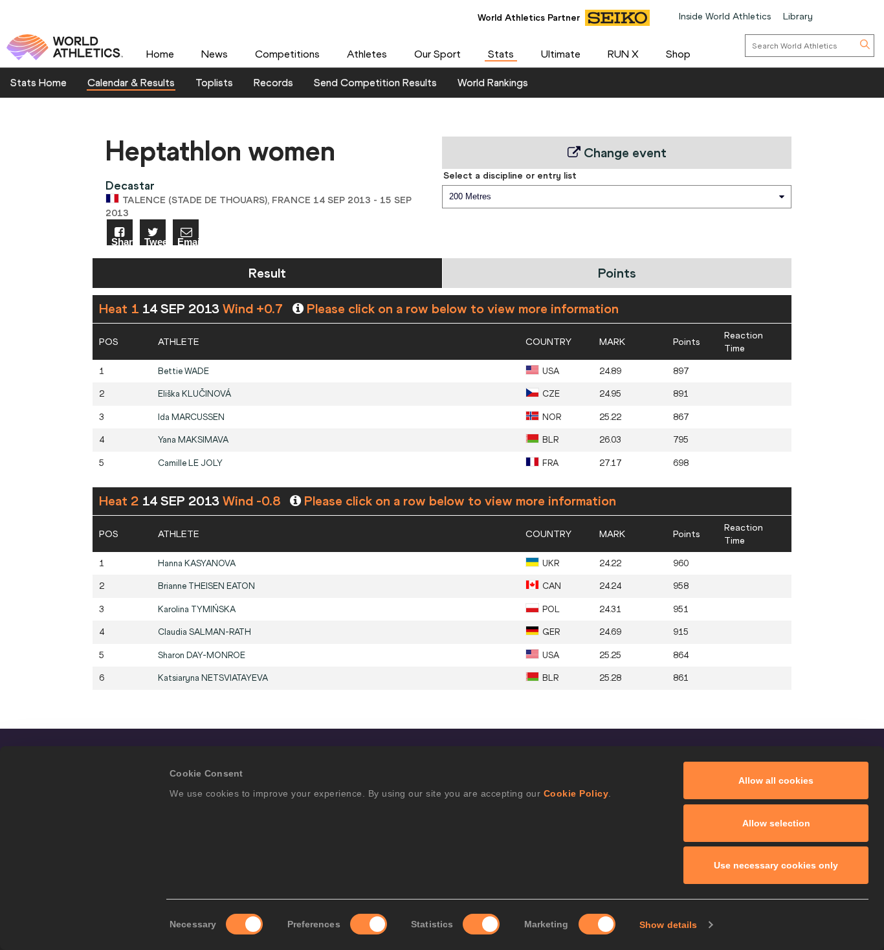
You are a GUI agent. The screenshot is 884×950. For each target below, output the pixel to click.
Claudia (204, 631)
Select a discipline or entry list (510, 175)
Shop (678, 53)
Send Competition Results (375, 82)
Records (273, 82)
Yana (193, 439)
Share (122, 241)
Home (160, 53)
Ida (191, 417)
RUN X (623, 53)
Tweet (155, 241)
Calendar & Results (131, 82)
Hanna (197, 563)
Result (267, 273)
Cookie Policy (576, 793)
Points (617, 273)
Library (798, 16)
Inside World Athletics (725, 16)
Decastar (130, 185)
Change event (623, 152)
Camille (190, 463)
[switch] (368, 924)
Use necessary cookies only (776, 865)
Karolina (197, 609)
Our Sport (437, 53)
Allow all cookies (775, 780)
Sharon (201, 655)
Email (188, 241)
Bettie (183, 371)
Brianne (206, 585)
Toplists (214, 82)
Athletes (367, 53)
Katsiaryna (213, 677)
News (214, 53)
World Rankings (493, 82)
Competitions (287, 53)
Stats (501, 53)
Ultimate (560, 53)
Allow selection (776, 823)
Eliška (194, 393)
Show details (668, 925)
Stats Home (38, 82)
